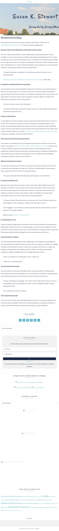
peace (52, 503)
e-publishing (52, 496)
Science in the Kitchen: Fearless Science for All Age (41, 131)
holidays (4, 503)
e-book (45, 496)
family (15, 500)
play (2, 507)
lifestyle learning (32, 503)
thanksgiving (10, 510)
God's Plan (40, 500)
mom (40, 503)
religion (40, 507)
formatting (29, 500)
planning (56, 503)
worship (18, 510)
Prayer (6, 507)
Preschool (24, 507)
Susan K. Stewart (35, 16)
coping (23, 496)
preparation (13, 507)
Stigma (56, 507)
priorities (31, 507)
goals (35, 500)
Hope (21, 503)
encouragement (5, 500)
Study (2, 510)
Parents (47, 503)
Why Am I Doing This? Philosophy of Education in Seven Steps (23, 79)
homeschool (14, 503)
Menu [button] (30, 1)
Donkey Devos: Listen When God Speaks (29, 376)
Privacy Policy (29, 361)
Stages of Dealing (49, 507)
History (51, 500)
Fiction (24, 500)
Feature (20, 500)
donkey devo (38, 496)
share (44, 507)
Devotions (28, 496)
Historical (46, 500)
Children (11, 496)
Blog (6, 496)
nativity (42, 503)
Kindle (25, 503)
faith (11, 500)
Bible (3, 496)
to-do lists (15, 510)
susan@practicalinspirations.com (11, 45)
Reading (35, 507)
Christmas (17, 496)
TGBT (5, 510)
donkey (34, 496)
